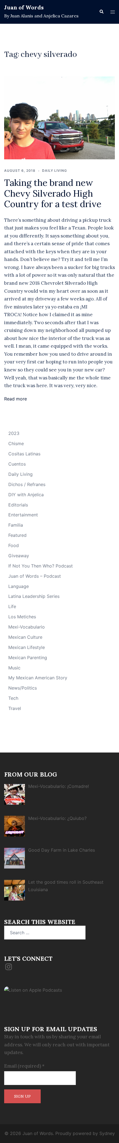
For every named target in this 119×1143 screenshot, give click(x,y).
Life (12, 606)
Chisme (16, 443)
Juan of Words (24, 7)
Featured (17, 535)
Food (13, 545)
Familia (15, 525)
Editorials (18, 505)
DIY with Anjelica (26, 494)
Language (18, 586)
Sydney (107, 1133)
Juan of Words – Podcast (34, 576)
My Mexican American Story (37, 677)
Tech (13, 698)
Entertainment (23, 515)
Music (14, 668)
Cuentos (17, 464)
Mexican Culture (25, 637)
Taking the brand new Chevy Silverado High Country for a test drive (52, 193)
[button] (101, 12)
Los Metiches (22, 616)
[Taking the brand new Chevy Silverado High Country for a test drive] (59, 117)
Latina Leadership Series (34, 596)
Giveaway (18, 555)
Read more (15, 399)
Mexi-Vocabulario (26, 627)
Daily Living (54, 170)
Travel (14, 708)
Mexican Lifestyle (26, 647)
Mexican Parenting (27, 657)
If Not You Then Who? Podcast (40, 566)
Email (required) (24, 1066)
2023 (13, 433)
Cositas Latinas (24, 453)
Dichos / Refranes (26, 484)
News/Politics (22, 688)
